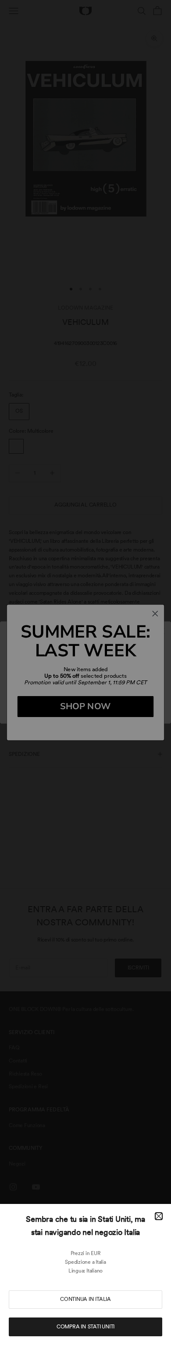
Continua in (85, 1299)
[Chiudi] (158, 1216)
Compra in (85, 1327)
